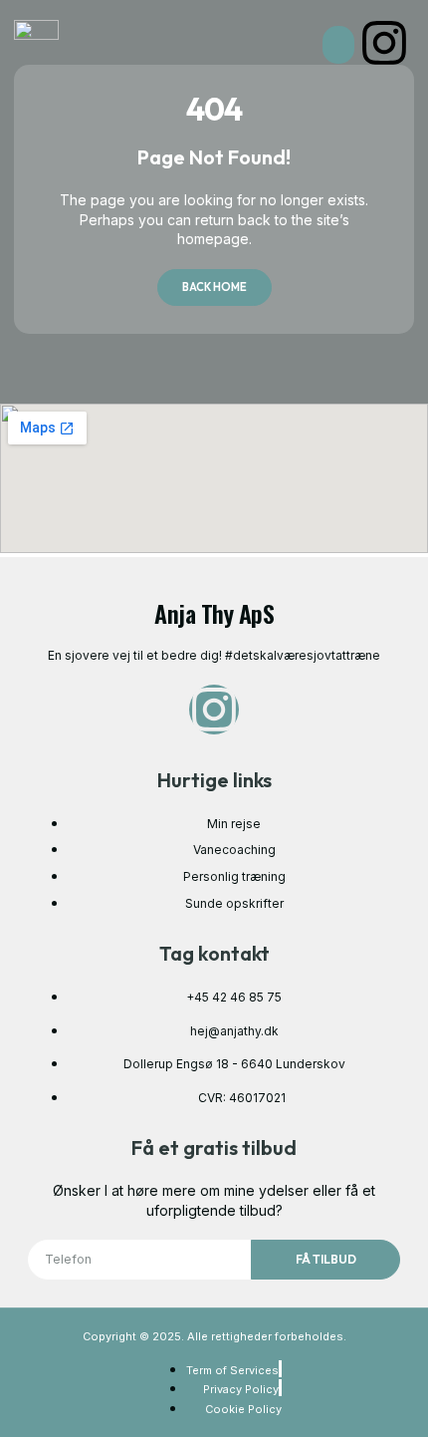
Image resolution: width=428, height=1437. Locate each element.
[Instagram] (384, 43)
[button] (338, 45)
